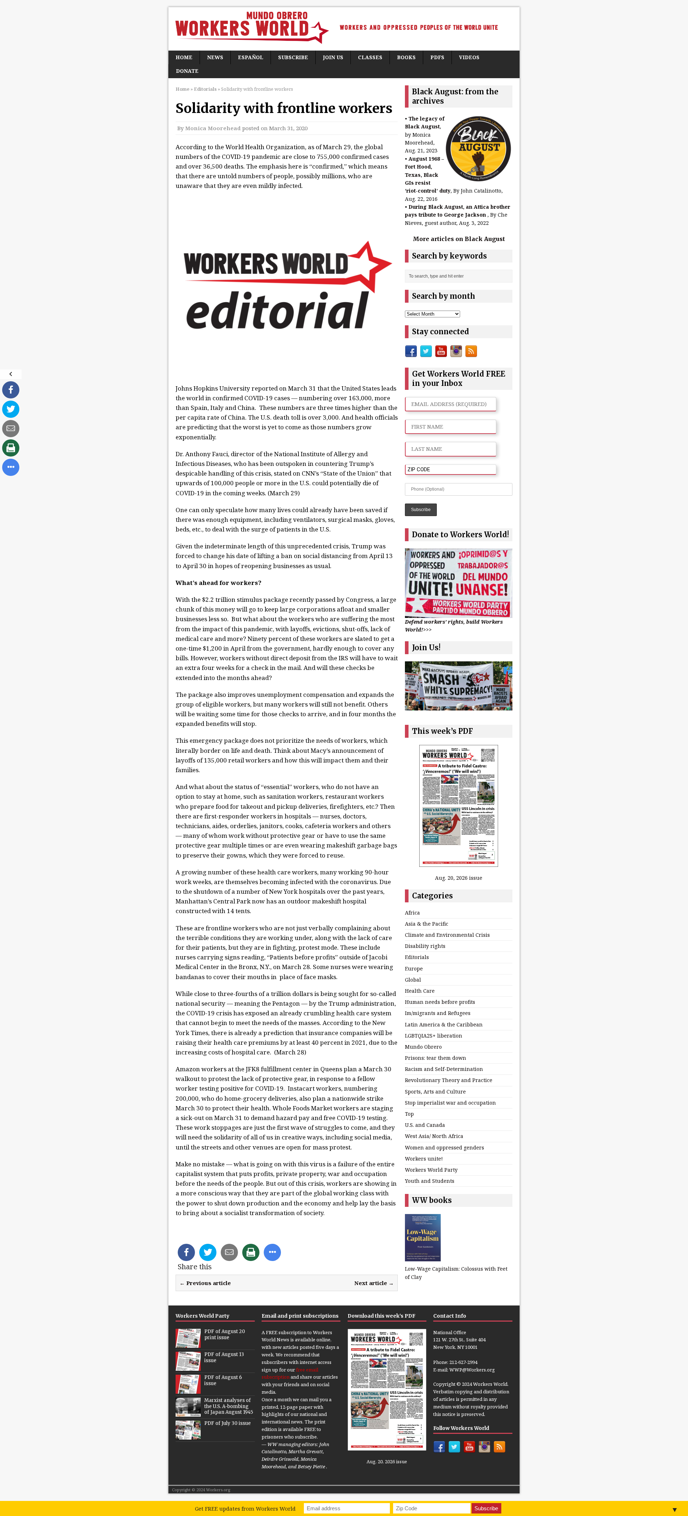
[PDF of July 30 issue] (188, 1435)
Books (406, 57)
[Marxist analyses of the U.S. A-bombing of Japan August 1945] (188, 1412)
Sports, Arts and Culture (435, 1091)
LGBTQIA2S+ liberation (433, 1035)
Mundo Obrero (423, 1046)
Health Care (420, 990)
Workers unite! (424, 1158)
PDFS (437, 57)
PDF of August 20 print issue (224, 1334)
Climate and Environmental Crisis (447, 934)
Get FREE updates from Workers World (245, 1508)
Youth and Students (429, 1180)
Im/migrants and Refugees (437, 1013)
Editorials (417, 957)
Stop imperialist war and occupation (450, 1102)
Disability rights (425, 946)
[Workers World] (344, 29)
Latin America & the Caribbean (444, 1024)
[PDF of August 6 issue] (188, 1390)
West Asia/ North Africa (434, 1136)
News (215, 57)
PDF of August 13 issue (224, 1357)
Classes (370, 57)
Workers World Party (431, 1169)
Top (409, 1113)
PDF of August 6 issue (223, 1380)
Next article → (374, 1282)
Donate (187, 70)
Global (413, 979)
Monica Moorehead (213, 128)
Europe (414, 968)
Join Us (333, 57)
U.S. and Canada (425, 1124)
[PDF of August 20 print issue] (188, 1344)
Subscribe (293, 57)
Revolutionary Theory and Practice (448, 1080)
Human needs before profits (440, 1001)
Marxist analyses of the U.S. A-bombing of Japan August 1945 (228, 1406)
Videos (469, 57)
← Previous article (205, 1282)
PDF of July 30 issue (227, 1423)
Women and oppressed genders (444, 1147)
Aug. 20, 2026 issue (458, 877)
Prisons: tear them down (435, 1057)
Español (250, 57)
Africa (412, 912)
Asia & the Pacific (426, 923)
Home (184, 57)
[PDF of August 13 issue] (188, 1367)
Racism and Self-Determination (444, 1069)
